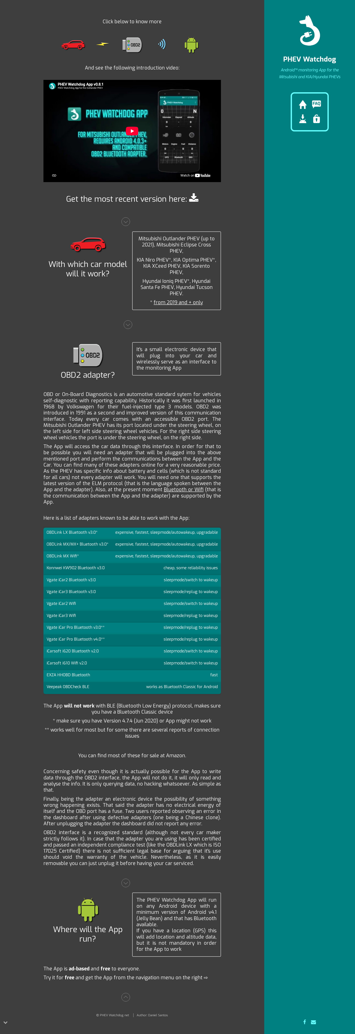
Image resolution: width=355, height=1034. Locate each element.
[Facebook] (304, 1022)
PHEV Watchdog (309, 59)
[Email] (313, 1022)
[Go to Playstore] (193, 199)
